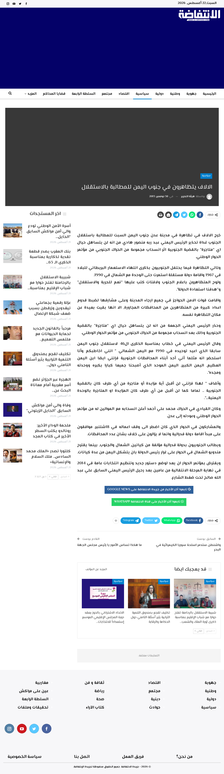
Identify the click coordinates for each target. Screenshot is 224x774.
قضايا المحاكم (54, 94)
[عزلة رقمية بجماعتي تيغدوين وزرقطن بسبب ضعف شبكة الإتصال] (12, 307)
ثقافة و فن (94, 683)
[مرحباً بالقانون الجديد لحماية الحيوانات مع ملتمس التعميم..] (12, 333)
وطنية (175, 94)
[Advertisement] (112, 55)
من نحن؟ (184, 757)
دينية (155, 699)
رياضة (99, 691)
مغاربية (41, 683)
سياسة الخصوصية (25, 757)
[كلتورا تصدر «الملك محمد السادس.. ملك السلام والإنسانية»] (12, 456)
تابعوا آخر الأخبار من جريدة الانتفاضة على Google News (147, 489)
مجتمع (107, 94)
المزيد (32, 94)
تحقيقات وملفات (33, 708)
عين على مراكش (33, 691)
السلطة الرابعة (83, 94)
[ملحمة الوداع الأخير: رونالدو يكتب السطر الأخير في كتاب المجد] (12, 430)
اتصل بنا (81, 757)
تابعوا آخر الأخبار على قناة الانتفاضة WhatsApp (147, 501)
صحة (100, 699)
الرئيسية (209, 94)
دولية (159, 94)
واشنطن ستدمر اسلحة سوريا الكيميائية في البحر (188, 547)
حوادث (154, 708)
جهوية (191, 94)
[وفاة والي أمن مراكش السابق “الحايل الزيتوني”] (12, 410)
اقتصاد (124, 94)
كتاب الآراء (95, 708)
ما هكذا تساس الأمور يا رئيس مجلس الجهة (109, 545)
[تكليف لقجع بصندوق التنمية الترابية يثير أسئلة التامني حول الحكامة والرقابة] (149, 593)
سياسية (142, 94)
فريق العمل (133, 757)
